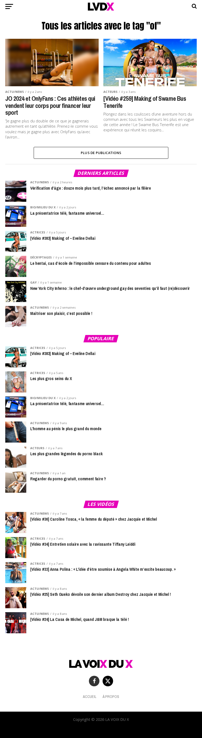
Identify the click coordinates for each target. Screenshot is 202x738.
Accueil (89, 696)
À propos (111, 696)
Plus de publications (101, 152)
